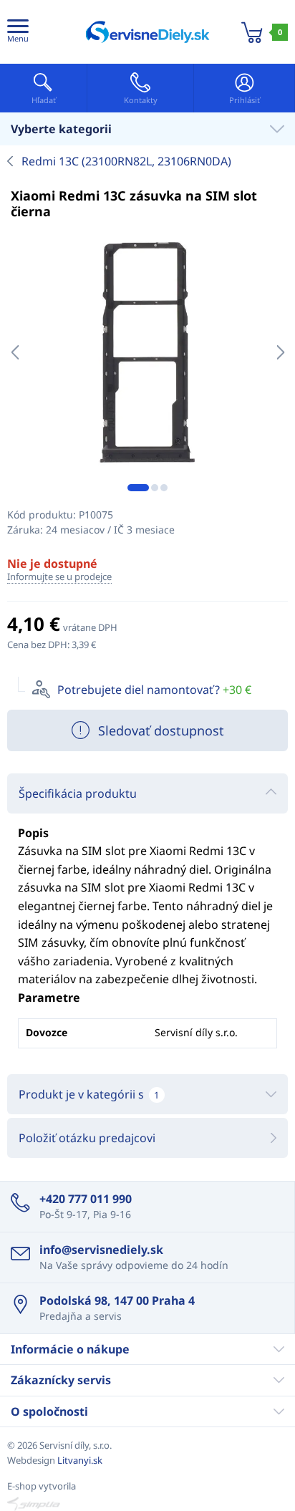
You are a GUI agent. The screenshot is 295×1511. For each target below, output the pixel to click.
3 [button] (164, 487)
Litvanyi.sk (79, 1460)
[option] (147, 352)
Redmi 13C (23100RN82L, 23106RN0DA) (126, 161)
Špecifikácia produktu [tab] (78, 793)
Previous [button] (15, 352)
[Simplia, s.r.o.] (147, 1504)
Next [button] (280, 352)
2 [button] (154, 487)
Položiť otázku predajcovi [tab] (87, 1138)
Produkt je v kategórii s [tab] (89, 1094)
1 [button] (138, 487)
